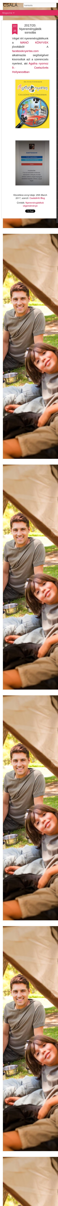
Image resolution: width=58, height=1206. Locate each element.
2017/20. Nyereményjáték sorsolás (30, 29)
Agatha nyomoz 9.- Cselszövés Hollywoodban (30, 67)
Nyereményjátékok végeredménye (33, 204)
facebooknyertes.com (25, 51)
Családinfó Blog (37, 198)
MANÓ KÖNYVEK (34, 42)
